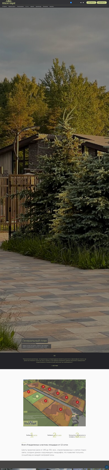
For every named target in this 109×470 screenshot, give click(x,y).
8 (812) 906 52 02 (80, 437)
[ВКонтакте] (71, 2)
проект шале (57, 435)
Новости (32, 6)
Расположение (20, 6)
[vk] (81, 2)
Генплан (27, 6)
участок (35, 435)
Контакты (52, 6)
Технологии (45, 6)
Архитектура (38, 6)
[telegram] (83, 2)
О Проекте (4, 6)
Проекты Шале (12, 6)
